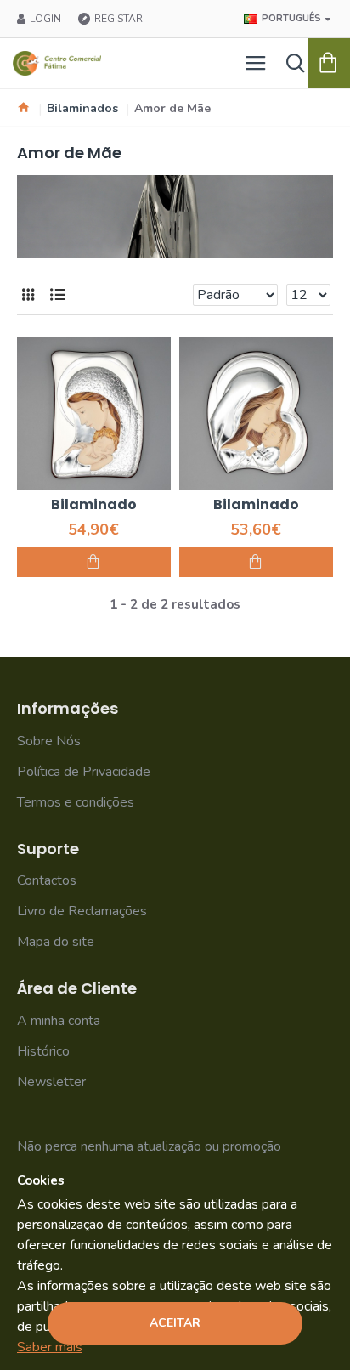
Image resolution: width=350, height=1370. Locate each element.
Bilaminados (82, 108)
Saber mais (49, 1347)
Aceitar (175, 1323)
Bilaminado (94, 505)
